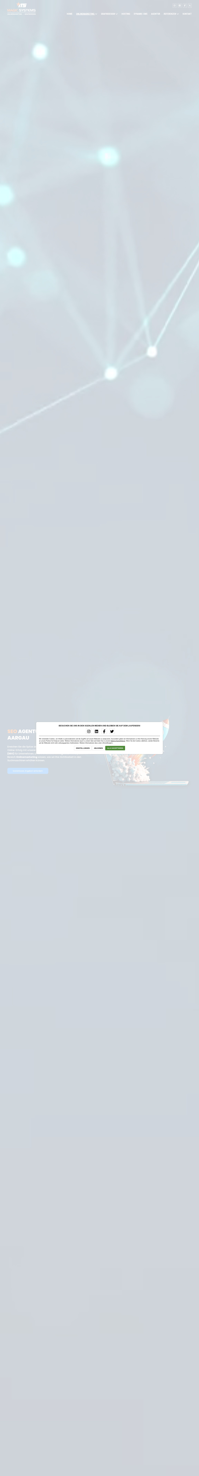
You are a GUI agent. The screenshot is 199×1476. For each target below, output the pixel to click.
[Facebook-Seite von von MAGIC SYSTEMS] (103, 732)
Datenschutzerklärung (118, 741)
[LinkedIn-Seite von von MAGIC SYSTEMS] (95, 732)
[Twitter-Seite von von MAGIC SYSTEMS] (111, 732)
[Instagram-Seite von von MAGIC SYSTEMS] (88, 732)
